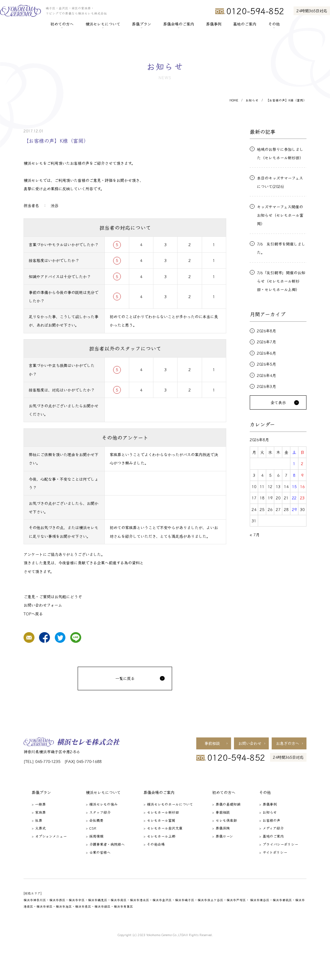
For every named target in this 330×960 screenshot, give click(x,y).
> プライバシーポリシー (278, 844)
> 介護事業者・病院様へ (105, 844)
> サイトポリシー (273, 852)
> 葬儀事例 (268, 804)
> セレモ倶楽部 (224, 820)
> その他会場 (154, 844)
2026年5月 (266, 364)
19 (270, 498)
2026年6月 (266, 353)
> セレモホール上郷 (159, 836)
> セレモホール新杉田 (161, 812)
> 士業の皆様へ (98, 852)
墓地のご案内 (244, 24)
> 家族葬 (39, 812)
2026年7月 (266, 342)
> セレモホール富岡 (159, 820)
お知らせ (252, 100)
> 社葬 (37, 820)
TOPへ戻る (33, 614)
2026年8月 (266, 331)
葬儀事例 (213, 24)
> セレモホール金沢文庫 (162, 827)
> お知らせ (268, 812)
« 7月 (254, 534)
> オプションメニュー (49, 836)
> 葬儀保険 (221, 827)
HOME (233, 100)
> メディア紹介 (271, 827)
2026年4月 (266, 375)
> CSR (91, 827)
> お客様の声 (269, 820)
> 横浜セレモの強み (102, 804)
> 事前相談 (221, 812)
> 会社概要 (94, 820)
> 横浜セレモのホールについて (168, 804)
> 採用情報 (94, 836)
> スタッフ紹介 (98, 812)
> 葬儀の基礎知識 (226, 804)
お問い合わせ (249, 743)
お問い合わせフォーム (43, 605)
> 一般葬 (39, 804)
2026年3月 (266, 386)
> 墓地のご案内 (271, 836)
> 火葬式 (39, 827)
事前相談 (212, 743)
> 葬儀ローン (222, 836)
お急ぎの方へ (287, 743)
